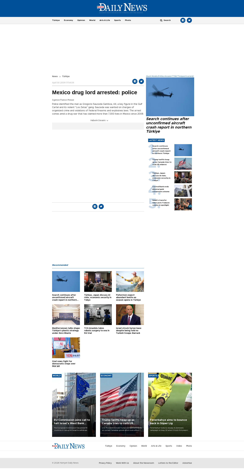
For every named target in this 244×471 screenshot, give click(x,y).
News (55, 76)
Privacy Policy (105, 463)
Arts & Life (105, 20)
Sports (117, 20)
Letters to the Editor (168, 463)
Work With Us (122, 463)
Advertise (187, 463)
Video (179, 446)
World (92, 20)
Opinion (81, 20)
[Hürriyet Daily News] (122, 8)
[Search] (161, 20)
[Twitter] (189, 20)
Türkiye (56, 20)
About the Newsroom (143, 463)
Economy (68, 20)
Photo (128, 20)
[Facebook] (182, 20)
